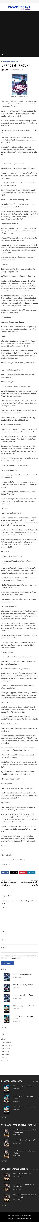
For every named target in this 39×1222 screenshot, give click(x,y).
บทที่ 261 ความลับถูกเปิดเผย (23, 985)
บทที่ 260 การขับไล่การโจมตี (23, 995)
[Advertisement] (19, 31)
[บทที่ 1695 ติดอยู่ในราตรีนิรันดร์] (6, 1107)
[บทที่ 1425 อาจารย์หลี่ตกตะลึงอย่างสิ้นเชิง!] (6, 1184)
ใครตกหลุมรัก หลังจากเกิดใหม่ (9, 61)
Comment (4, 907)
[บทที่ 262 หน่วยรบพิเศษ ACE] (6, 974)
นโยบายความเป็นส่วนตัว (23, 1219)
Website (3, 947)
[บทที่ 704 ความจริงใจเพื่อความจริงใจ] (6, 1151)
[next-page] (5, 1027)
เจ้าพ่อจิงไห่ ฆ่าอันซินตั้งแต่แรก (14, 1169)
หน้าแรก (4, 1039)
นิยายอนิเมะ (5, 1051)
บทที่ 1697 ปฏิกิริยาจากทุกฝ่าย (23, 1006)
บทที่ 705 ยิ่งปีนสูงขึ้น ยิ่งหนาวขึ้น (24, 1140)
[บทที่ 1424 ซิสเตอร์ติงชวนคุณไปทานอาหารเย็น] (6, 1195)
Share (6, 872)
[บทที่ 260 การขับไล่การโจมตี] (6, 995)
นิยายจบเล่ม (5, 1061)
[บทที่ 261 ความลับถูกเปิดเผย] (6, 985)
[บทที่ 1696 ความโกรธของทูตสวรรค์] (6, 1016)
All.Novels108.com (25, 1215)
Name (3, 931)
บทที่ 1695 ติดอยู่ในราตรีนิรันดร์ (24, 1107)
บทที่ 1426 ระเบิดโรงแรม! (22, 1174)
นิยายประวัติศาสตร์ (7, 1045)
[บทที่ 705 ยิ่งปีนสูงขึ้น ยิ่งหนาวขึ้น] (6, 1140)
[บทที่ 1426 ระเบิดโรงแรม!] (6, 1174)
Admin (8, 70)
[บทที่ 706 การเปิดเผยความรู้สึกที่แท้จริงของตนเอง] (6, 1130)
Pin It (23, 872)
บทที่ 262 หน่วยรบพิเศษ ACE (22, 974)
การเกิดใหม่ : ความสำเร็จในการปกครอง (18, 1125)
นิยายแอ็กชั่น (5, 1055)
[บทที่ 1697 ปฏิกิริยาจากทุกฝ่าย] (6, 1006)
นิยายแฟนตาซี (5, 1048)
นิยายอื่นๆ (4, 1058)
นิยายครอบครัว (6, 1042)
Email (3, 939)
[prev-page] (2, 1027)
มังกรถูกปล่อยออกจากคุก (11, 1081)
